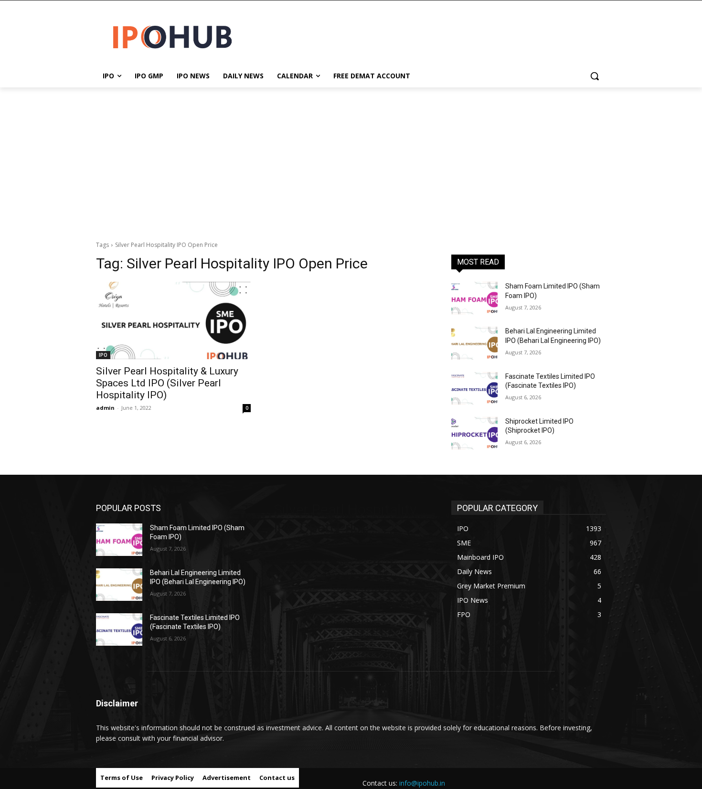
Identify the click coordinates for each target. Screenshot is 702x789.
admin (105, 407)
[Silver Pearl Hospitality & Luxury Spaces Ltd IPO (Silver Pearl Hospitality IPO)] (173, 320)
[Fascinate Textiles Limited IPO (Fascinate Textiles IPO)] (474, 388)
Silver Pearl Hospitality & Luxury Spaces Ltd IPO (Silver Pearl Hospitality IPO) (167, 383)
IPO (103, 355)
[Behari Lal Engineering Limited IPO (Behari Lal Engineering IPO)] (474, 343)
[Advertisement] (351, 159)
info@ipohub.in (422, 783)
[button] (594, 75)
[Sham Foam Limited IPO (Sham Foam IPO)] (474, 298)
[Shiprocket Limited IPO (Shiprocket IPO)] (474, 433)
